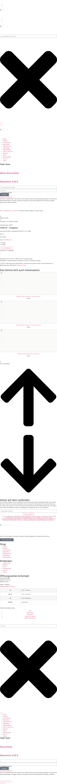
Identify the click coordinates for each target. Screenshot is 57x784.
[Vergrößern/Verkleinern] (1, 781)
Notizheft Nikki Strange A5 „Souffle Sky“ (28, 354)
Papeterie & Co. (8, 210)
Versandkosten (7, 240)
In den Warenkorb (6, 248)
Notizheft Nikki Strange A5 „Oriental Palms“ (28, 296)
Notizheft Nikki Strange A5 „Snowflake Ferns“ (28, 325)
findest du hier (21, 265)
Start (1, 210)
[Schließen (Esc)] (10, 781)
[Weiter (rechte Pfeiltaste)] (4, 783)
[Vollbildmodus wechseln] (4, 781)
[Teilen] (7, 781)
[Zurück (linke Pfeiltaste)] (1, 783)
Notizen (16, 210)
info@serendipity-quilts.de (7, 586)
